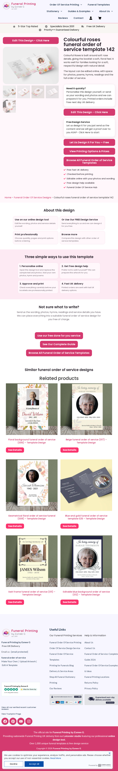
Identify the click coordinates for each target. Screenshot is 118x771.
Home (8, 197)
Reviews (63, 18)
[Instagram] (28, 721)
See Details (15, 450)
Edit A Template (9, 665)
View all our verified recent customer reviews (18, 708)
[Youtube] (20, 721)
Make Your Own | (10, 661)
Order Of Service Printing (64, 4)
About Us (104, 11)
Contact (78, 18)
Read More (55, 758)
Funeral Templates (99, 4)
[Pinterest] (13, 721)
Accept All (34, 764)
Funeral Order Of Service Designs (32, 197)
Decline (13, 764)
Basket (99, 18)
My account (90, 18)
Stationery (53, 11)
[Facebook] (5, 721)
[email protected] (19, 651)
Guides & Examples (79, 11)
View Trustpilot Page (11, 714)
